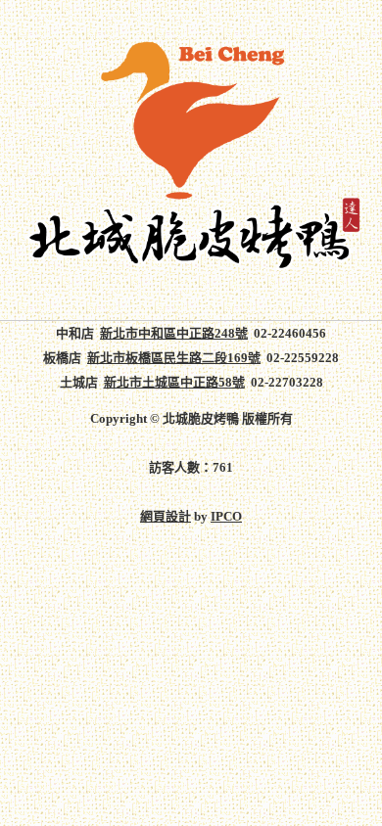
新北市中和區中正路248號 (174, 333)
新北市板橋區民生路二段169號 (174, 357)
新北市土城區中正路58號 (174, 382)
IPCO (226, 516)
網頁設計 (165, 516)
